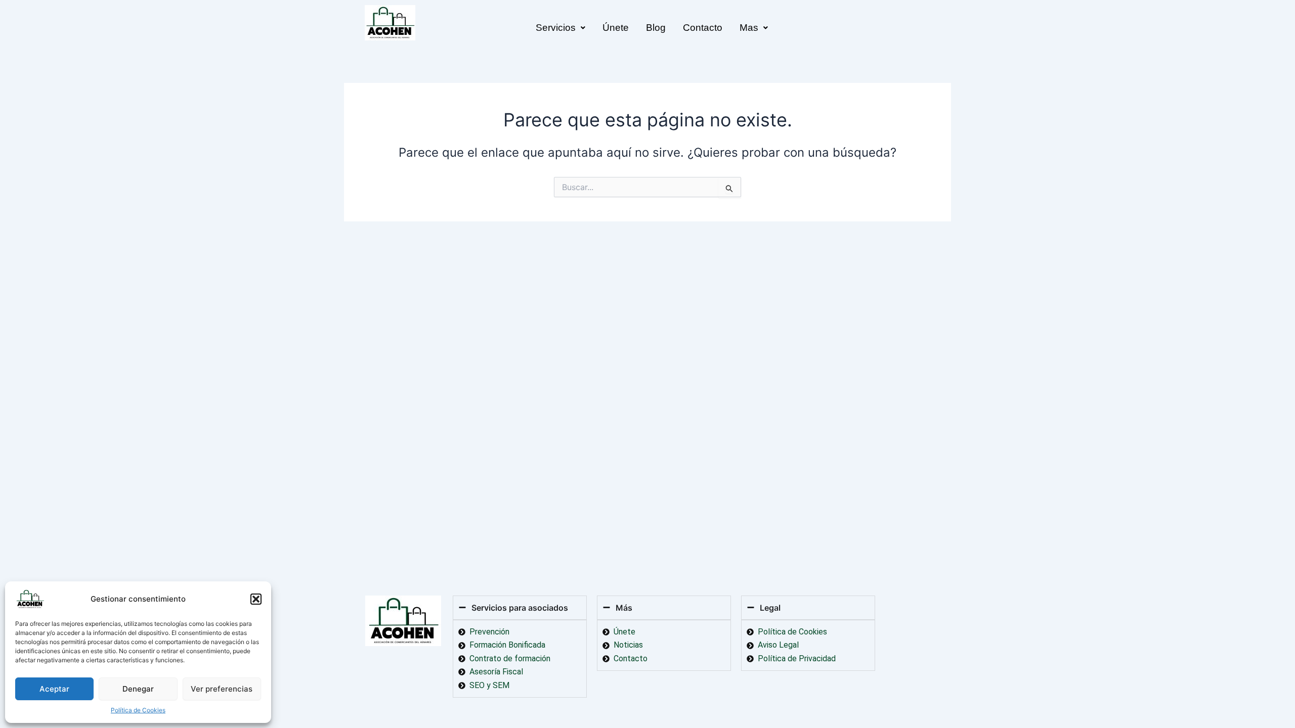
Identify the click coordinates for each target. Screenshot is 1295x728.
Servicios (556, 27)
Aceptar (54, 689)
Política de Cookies (138, 710)
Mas (749, 27)
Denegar (138, 689)
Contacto (702, 27)
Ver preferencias (221, 689)
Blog (656, 27)
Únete (615, 27)
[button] (256, 599)
